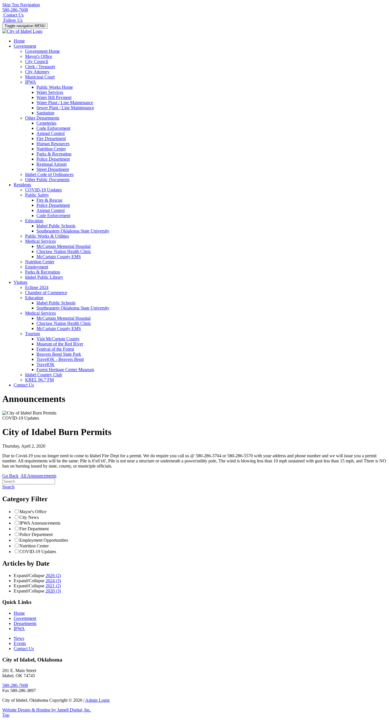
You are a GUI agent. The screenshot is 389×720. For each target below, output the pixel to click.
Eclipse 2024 (36, 287)
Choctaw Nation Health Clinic (63, 251)
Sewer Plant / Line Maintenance (65, 107)
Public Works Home (54, 87)
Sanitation (45, 112)
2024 (53, 580)
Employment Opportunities (43, 540)
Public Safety (37, 195)
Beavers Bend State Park (58, 354)
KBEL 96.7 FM (39, 379)
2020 (53, 590)
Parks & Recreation (53, 153)
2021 (53, 585)
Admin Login (97, 700)
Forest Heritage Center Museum (65, 369)
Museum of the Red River (59, 343)
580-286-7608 (15, 9)
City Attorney (37, 71)
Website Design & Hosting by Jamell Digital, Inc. (46, 709)
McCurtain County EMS (58, 256)
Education (34, 220)
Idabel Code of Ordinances (49, 174)
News (19, 638)
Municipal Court (40, 76)
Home (19, 41)
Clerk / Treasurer (40, 66)
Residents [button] (22, 184)
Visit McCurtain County (58, 338)
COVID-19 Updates (43, 189)
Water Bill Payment (53, 97)
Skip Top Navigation (21, 4)
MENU (25, 26)
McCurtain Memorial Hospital (63, 246)
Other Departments (42, 118)
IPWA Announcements (39, 523)
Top (5, 715)
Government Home (42, 51)
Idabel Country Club (43, 374)
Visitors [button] (20, 282)
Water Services (49, 92)
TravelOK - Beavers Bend (60, 359)
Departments (25, 623)
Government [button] (25, 46)
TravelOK (45, 364)
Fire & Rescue (49, 200)
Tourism (32, 333)
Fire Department (51, 138)
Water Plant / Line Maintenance (64, 102)
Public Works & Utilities (47, 236)
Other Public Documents (47, 179)
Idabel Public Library (44, 277)
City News (29, 517)
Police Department (53, 159)
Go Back (10, 475)
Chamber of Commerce (46, 292)
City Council (36, 61)
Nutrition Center (51, 148)
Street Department (52, 169)
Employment (36, 266)
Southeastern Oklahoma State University (72, 230)
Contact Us (24, 385)
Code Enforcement (53, 128)
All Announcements (38, 475)
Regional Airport (51, 164)
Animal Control (50, 133)
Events (20, 643)
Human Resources (52, 143)
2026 (53, 575)
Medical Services (40, 241)
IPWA (30, 82)
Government (25, 618)
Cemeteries (46, 123)
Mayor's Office (38, 56)
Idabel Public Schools (55, 225)
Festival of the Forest (55, 349)
